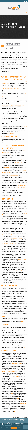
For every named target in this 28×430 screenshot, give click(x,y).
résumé (14, 339)
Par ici (25, 126)
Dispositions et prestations (7, 96)
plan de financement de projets (18, 159)
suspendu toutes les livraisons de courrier (11, 194)
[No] (26, 424)
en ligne (9, 141)
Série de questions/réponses (8, 100)
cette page (9, 154)
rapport (22, 321)
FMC (18, 187)
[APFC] (14, 7)
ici (6, 120)
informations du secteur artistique (9, 174)
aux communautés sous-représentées (9, 243)
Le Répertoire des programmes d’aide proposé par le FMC (14, 105)
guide (17, 376)
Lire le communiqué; (22, 259)
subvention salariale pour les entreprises (11, 88)
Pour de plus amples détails (7, 234)
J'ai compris (14, 428)
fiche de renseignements (14, 175)
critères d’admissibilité (17, 270)
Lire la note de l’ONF (22, 185)
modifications (6, 167)
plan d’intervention (18, 162)
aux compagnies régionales (16, 238)
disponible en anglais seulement (8, 371)
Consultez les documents (17, 363)
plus (13, 295)
